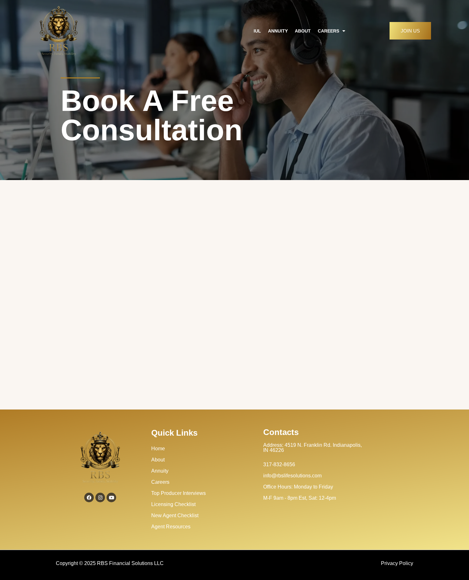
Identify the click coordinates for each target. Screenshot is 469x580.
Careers (328, 30)
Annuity (278, 30)
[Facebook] (89, 497)
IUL (257, 30)
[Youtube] (111, 497)
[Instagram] (100, 497)
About (303, 30)
